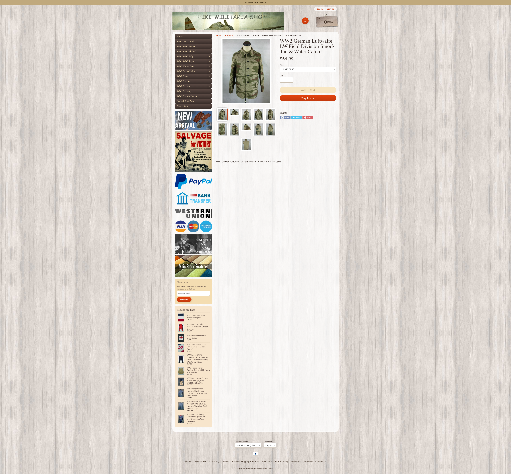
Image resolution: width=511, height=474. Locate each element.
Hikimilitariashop (255, 468)
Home (180, 36)
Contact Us (320, 461)
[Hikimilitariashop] (228, 21)
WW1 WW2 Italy (194, 57)
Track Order (266, 461)
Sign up (330, 9)
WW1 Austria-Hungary (188, 96)
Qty (281, 75)
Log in (320, 9)
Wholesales (296, 461)
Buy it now (308, 98)
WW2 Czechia (184, 81)
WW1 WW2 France (186, 46)
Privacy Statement (220, 461)
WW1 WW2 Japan (194, 62)
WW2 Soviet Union (194, 72)
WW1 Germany (184, 91)
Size (282, 65)
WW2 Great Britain (186, 41)
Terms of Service (202, 461)
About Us (308, 461)
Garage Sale (182, 106)
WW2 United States (194, 67)
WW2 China (194, 77)
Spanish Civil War (185, 101)
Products (229, 35)
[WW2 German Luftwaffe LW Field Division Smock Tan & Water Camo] (222, 114)
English (268, 445)
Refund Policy (281, 461)
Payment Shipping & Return (245, 461)
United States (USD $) (246, 445)
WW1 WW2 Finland (186, 51)
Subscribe (184, 299)
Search (188, 461)
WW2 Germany (194, 87)
